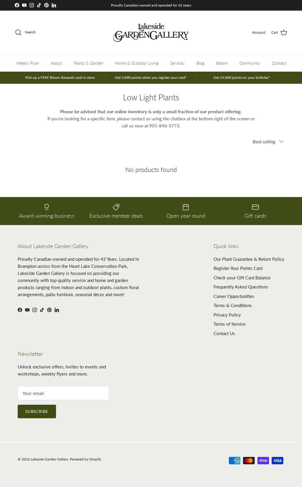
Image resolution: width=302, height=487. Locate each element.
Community (249, 62)
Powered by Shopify (85, 459)
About (56, 62)
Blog (200, 62)
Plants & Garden (88, 62)
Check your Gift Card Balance (242, 277)
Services (177, 62)
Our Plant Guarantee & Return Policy (249, 259)
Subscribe (36, 411)
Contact (279, 62)
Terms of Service (230, 324)
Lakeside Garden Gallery (49, 459)
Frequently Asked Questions (241, 286)
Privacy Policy (227, 314)
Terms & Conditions (233, 305)
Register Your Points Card (238, 268)
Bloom (222, 62)
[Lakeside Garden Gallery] (151, 32)
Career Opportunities (234, 296)
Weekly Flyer (27, 62)
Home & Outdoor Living (136, 62)
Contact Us (224, 333)
